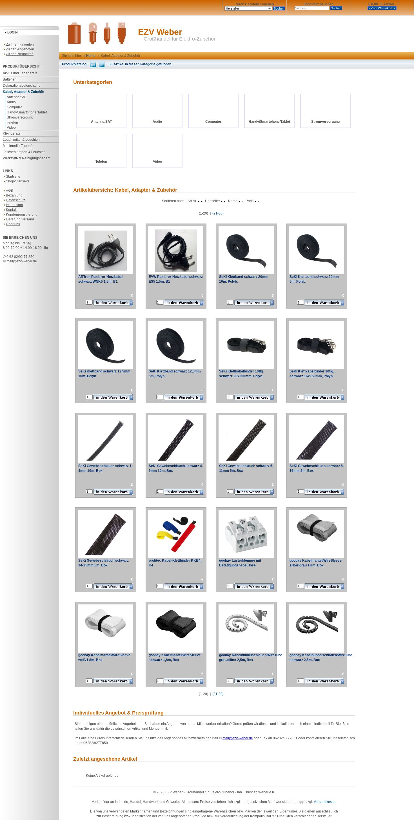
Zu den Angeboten (20, 49)
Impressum (14, 205)
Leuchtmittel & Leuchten (21, 140)
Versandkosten (325, 802)
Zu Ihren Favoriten (20, 44)
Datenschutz (15, 200)
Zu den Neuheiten (20, 54)
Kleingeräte (12, 133)
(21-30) (218, 213)
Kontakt (11, 210)
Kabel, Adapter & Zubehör (23, 92)
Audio (11, 102)
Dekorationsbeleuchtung (22, 86)
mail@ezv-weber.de (21, 261)
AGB (9, 191)
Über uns (13, 224)
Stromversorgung (20, 117)
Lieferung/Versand (20, 219)
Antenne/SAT (17, 97)
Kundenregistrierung (21, 214)
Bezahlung (14, 195)
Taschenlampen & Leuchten (24, 152)
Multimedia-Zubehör (18, 146)
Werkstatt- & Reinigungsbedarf (26, 158)
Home (90, 56)
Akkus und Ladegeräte (20, 73)
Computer (14, 107)
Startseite (13, 176)
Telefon (12, 122)
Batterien (10, 79)
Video (11, 128)
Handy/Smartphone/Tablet (27, 112)
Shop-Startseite (18, 181)
